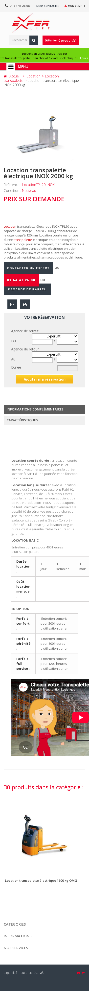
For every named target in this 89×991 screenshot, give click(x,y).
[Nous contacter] (79, 973)
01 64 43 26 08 (19, 6)
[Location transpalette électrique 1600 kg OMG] (44, 833)
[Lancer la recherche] (33, 40)
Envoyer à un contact (12, 304)
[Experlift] (30, 23)
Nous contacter (47, 6)
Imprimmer (25, 304)
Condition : (13, 190)
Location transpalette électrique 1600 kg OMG (41, 880)
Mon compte (76, 6)
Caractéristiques (22, 420)
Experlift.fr (11, 973)
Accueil (14, 76)
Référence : (13, 184)
